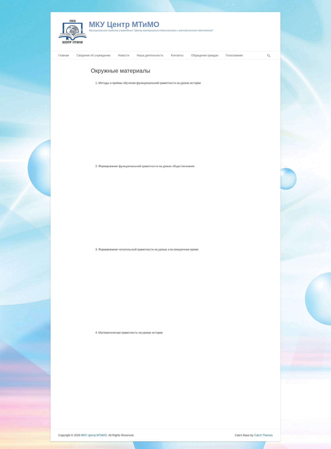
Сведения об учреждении (93, 55)
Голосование (234, 55)
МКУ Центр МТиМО (124, 24)
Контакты (177, 55)
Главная (63, 55)
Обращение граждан (204, 55)
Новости (123, 55)
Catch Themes (263, 435)
